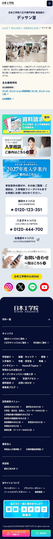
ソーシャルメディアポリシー (16, 492)
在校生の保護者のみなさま (15, 418)
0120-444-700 (28, 229)
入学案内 (7, 361)
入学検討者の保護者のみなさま (17, 414)
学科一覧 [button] (6, 319)
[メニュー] (49, 3)
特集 (41, 361)
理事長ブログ (9, 387)
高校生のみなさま (11, 406)
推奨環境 (39, 492)
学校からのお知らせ (12, 370)
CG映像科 (7, 98)
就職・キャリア (26, 357)
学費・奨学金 (25, 361)
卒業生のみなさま (11, 426)
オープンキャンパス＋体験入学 (18, 374)
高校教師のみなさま (12, 422)
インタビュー (9, 365)
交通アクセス (30, 378)
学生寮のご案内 (40, 342)
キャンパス (7, 333)
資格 (43, 357)
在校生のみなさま (35, 422)
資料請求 (7, 383)
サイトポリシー (10, 488)
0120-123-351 (28, 210)
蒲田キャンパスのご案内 (14, 338)
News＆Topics (30, 365)
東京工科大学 (10, 468)
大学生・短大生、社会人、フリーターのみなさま (24, 410)
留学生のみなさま (33, 406)
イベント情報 (9, 378)
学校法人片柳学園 (11, 449)
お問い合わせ (25, 383)
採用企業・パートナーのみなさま (18, 430)
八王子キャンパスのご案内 (15, 342)
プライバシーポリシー (33, 488)
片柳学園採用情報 (33, 449)
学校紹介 (7, 357)
